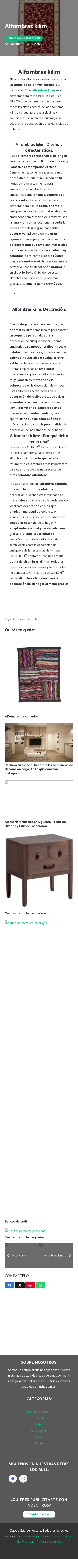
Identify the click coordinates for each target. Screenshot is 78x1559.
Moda (39, 1405)
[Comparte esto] (9, 1285)
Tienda (39, 1443)
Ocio (39, 1437)
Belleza (39, 1418)
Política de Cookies (49, 1541)
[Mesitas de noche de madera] (39, 836)
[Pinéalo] (30, 1285)
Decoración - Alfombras (26, 619)
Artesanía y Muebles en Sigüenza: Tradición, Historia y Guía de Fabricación (35, 824)
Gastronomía (39, 1430)
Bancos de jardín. (17, 1221)
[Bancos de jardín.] (39, 923)
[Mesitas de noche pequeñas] (25, 1231)
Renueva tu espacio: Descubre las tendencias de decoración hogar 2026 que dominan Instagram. (39, 769)
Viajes (39, 1424)
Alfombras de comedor (21, 716)
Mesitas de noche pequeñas (24, 1237)
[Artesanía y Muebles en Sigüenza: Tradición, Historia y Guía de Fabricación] (39, 783)
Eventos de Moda (39, 1411)
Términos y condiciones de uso (43, 1536)
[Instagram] (23, 1479)
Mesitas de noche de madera (25, 913)
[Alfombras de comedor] (39, 638)
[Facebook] (13, 1479)
